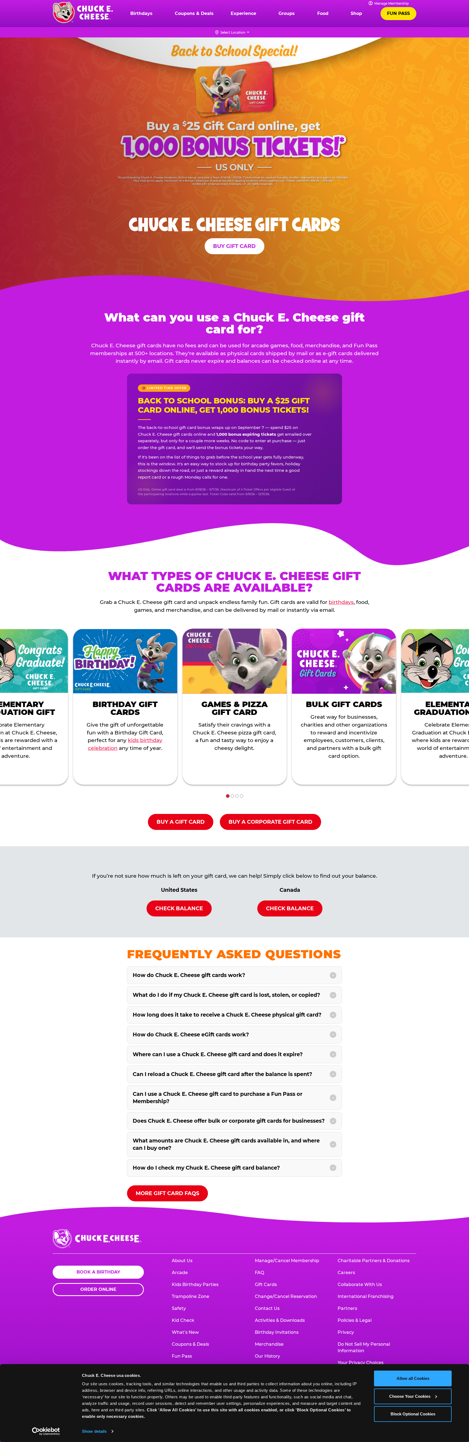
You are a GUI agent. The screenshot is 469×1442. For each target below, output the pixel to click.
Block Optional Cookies (413, 1414)
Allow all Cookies (413, 1378)
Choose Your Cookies (409, 1396)
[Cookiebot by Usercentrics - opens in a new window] (46, 1431)
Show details (94, 1431)
